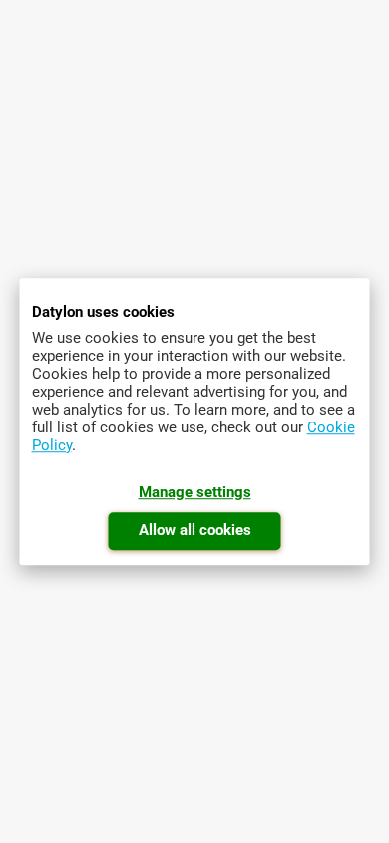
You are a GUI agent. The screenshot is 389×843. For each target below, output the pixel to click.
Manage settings (195, 492)
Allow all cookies (195, 530)
